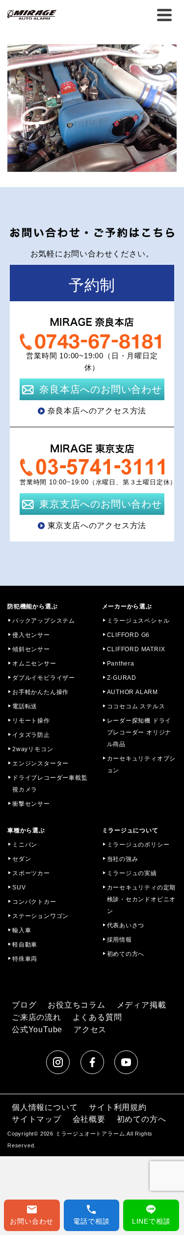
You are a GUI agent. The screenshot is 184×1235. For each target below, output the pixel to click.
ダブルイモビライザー (43, 677)
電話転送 (24, 706)
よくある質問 (97, 1017)
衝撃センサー (31, 803)
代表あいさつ (126, 925)
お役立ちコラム (76, 1005)
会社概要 (89, 1119)
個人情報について (45, 1107)
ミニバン (24, 844)
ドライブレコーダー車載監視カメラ (50, 783)
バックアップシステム (43, 620)
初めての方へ (126, 953)
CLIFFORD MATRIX (136, 649)
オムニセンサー (34, 663)
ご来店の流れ (36, 1017)
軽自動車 (24, 944)
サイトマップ (36, 1119)
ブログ (24, 1005)
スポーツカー (31, 873)
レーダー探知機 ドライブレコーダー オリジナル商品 (139, 732)
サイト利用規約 (118, 1107)
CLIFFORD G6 (128, 635)
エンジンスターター (40, 763)
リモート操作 (31, 720)
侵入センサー (31, 635)
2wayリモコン (32, 749)
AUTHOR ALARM (132, 692)
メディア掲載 (141, 1005)
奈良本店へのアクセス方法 (97, 411)
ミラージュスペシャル (138, 620)
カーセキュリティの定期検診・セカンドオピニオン (141, 899)
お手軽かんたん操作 (40, 692)
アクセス (90, 1029)
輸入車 (21, 930)
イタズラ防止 (31, 734)
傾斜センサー (31, 649)
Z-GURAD (122, 677)
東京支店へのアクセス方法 (97, 525)
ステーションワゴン (40, 916)
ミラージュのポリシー (138, 844)
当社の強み (122, 858)
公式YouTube (37, 1029)
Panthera (120, 663)
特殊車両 (24, 958)
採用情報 (119, 939)
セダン (21, 858)
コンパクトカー (34, 901)
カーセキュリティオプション (141, 764)
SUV (19, 887)
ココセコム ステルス (136, 706)
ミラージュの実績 (132, 873)
